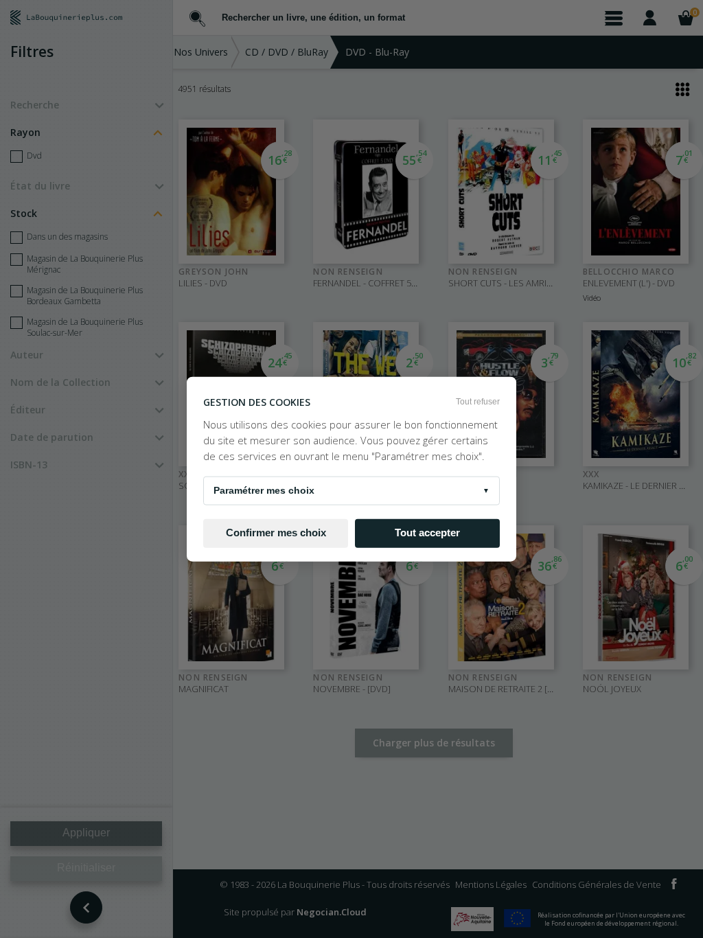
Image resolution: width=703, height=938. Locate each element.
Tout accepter (427, 532)
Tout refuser (478, 402)
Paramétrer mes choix (351, 489)
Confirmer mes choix (276, 532)
